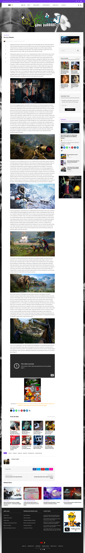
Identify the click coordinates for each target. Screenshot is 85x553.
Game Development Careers (10, 527)
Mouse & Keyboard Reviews (29, 522)
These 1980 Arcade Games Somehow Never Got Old (49, 432)
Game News (6, 515)
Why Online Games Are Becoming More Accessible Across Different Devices (69, 137)
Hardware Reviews (27, 525)
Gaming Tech (55, 5)
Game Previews (46, 5)
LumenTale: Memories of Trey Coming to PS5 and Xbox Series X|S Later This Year (52, 529)
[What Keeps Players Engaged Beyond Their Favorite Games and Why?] (63, 169)
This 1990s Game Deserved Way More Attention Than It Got (49, 447)
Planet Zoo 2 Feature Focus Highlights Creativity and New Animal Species (51, 523)
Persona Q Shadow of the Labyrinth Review (13, 476)
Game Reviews (36, 5)
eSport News (6, 520)
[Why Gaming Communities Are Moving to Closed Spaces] (63, 162)
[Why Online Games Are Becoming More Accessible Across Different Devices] (70, 128)
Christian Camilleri (9, 41)
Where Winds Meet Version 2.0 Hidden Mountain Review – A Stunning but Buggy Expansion (12, 504)
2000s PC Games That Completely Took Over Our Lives (75, 72)
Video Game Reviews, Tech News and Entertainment (11, 1)
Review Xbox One (38, 453)
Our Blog (63, 5)
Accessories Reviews (28, 527)
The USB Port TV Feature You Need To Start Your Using (37, 432)
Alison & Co (65, 140)
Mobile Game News (8, 517)
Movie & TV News (7, 525)
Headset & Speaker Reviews (30, 520)
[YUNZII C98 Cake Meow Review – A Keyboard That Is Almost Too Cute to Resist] (33, 493)
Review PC (15, 453)
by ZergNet (77, 58)
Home (24, 5)
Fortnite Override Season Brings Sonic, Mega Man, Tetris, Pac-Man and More (51, 516)
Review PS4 (25, 453)
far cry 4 (10, 453)
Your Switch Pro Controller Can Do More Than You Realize (15, 432)
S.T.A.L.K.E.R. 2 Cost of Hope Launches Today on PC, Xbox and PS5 (51, 526)
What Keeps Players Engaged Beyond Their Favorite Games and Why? (73, 168)
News (28, 5)
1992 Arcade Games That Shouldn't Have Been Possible (65, 72)
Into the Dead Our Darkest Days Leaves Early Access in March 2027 (51, 519)
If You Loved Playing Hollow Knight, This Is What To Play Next (38, 447)
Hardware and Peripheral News (10, 522)
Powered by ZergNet (51, 416)
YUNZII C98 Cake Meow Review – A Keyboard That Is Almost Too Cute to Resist (31, 504)
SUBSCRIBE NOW (70, 109)
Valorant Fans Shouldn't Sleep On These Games (26, 432)
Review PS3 (20, 453)
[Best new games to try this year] (63, 156)
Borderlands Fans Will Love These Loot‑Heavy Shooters (26, 447)
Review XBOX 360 (31, 453)
